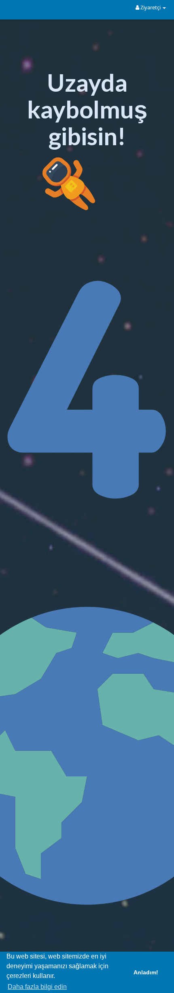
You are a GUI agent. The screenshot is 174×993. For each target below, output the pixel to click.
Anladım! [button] (146, 972)
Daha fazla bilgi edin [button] (37, 986)
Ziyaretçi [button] (150, 7)
